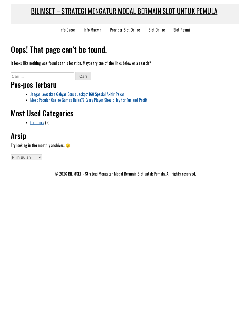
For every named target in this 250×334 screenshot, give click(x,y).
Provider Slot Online (125, 30)
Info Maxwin (92, 30)
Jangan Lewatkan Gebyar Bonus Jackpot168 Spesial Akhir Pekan (77, 94)
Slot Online (156, 30)
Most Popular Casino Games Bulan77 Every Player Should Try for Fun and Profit (88, 100)
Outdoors (37, 122)
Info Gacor (67, 30)
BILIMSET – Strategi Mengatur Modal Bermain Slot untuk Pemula (124, 11)
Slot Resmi (181, 30)
